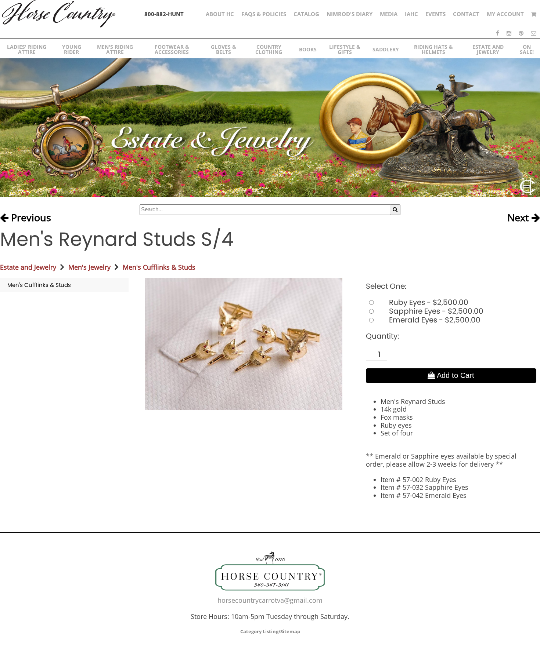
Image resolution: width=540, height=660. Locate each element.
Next (519, 218)
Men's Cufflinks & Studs (159, 267)
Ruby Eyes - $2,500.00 (427, 302)
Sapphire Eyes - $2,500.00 (435, 311)
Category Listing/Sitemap (270, 631)
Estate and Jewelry (28, 267)
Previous (29, 218)
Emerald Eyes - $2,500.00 (433, 320)
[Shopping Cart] (534, 14)
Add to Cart (454, 375)
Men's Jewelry (89, 267)
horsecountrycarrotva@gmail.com (270, 600)
